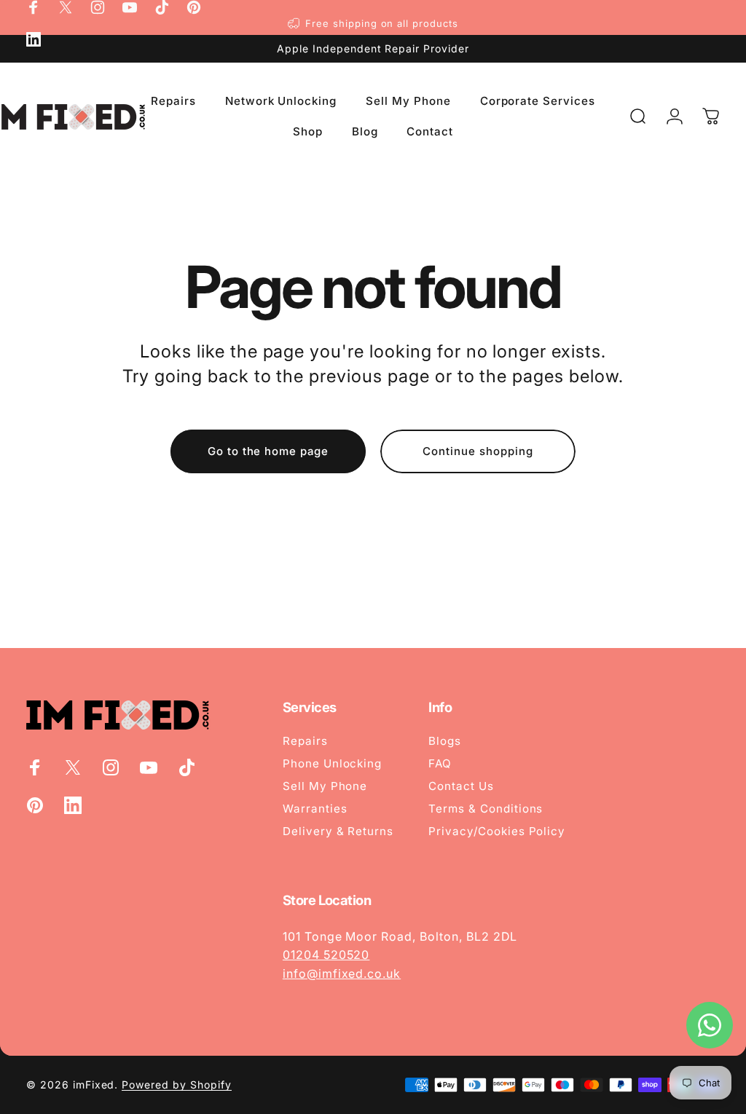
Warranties (315, 808)
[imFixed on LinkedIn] (33, 39)
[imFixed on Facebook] (33, 7)
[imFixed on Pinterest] (193, 7)
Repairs (305, 741)
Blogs (444, 741)
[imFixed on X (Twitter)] (65, 7)
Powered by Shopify (176, 1084)
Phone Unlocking (332, 763)
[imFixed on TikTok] (161, 7)
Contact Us (461, 786)
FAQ (440, 763)
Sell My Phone (325, 786)
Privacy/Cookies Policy (496, 831)
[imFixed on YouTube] (129, 7)
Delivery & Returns (338, 831)
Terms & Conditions (485, 808)
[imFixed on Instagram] (97, 7)
